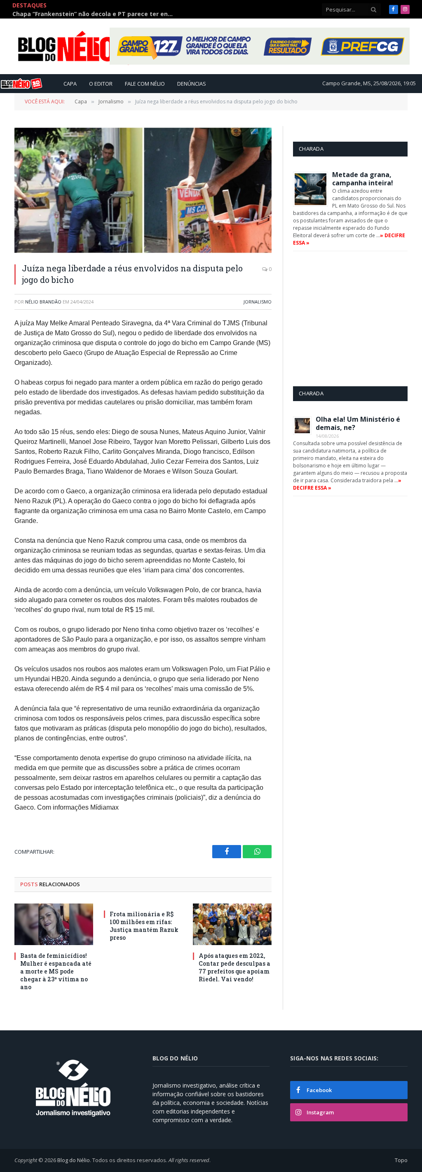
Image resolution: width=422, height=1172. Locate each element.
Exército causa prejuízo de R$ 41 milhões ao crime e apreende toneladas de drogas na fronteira (94, 14)
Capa (70, 83)
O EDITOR (101, 83)
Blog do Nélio (73, 1160)
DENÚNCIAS (191, 83)
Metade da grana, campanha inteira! (362, 178)
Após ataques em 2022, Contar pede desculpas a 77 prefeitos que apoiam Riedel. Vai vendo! (234, 967)
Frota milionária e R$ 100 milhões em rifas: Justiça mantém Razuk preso (144, 925)
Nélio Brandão (43, 302)
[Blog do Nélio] (86, 46)
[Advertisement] (357, 318)
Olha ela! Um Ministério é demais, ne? (358, 423)
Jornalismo (258, 302)
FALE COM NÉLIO (145, 83)
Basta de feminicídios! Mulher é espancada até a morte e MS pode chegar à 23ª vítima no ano (55, 971)
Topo (401, 1160)
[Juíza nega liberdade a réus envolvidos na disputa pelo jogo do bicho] (143, 190)
